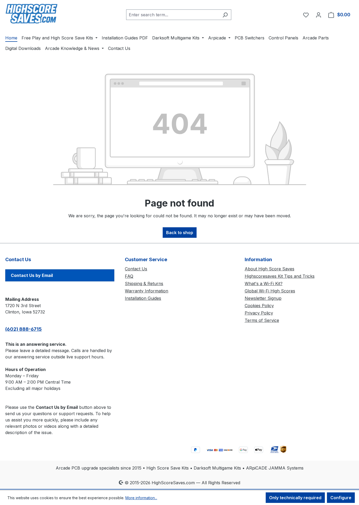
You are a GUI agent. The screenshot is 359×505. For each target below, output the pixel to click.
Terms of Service (262, 320)
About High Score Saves (269, 268)
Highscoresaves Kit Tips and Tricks (280, 276)
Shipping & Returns (144, 283)
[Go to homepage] (31, 13)
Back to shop (179, 232)
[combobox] (172, 14)
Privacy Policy (259, 313)
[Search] (225, 14)
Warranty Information (146, 290)
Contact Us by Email (32, 275)
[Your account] (318, 14)
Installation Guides (143, 298)
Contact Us (136, 268)
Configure (340, 497)
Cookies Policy (259, 305)
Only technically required (295, 497)
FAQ (129, 276)
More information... (141, 498)
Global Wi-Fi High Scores (270, 290)
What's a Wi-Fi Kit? (264, 283)
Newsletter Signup (263, 298)
